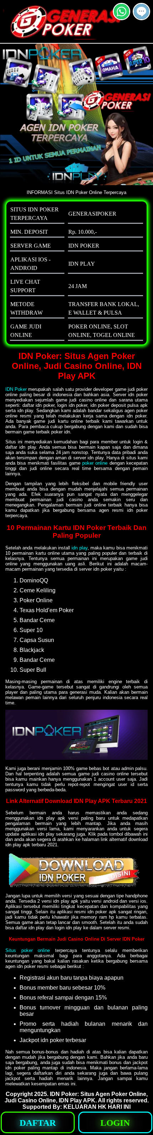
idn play (79, 547)
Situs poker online (27, 950)
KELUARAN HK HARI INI (97, 1107)
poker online (94, 463)
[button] (141, 11)
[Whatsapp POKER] (121, 17)
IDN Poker (16, 389)
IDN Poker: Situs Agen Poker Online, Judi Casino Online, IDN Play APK (76, 1097)
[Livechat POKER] (141, 17)
